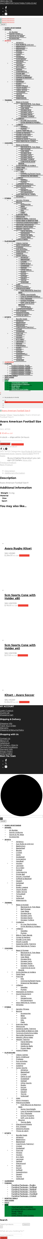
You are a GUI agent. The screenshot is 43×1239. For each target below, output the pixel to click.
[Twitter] (4, 449)
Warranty (4, 728)
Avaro (2, 456)
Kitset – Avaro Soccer (19, 695)
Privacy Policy (6, 752)
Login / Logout (6, 711)
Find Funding (6, 754)
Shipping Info (6, 723)
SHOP (3, 24)
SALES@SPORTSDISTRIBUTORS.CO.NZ (18, 3)
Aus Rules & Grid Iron (31, 451)
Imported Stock (7, 454)
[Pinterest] (6, 449)
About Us (4, 741)
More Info (26, 460)
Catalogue (5, 743)
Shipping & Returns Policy (12, 730)
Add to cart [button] (24, 555)
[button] (5, 400)
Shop (9, 415)
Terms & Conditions (9, 747)
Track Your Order (8, 726)
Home (3, 415)
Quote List (5, 713)
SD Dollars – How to (9, 745)
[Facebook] (1, 449)
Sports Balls (18, 415)
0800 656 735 (6, 1)
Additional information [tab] (15, 473)
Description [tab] (10, 471)
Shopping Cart (6, 715)
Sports (18, 454)
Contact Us (5, 738)
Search (26, 1224)
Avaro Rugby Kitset (18, 548)
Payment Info (6, 749)
